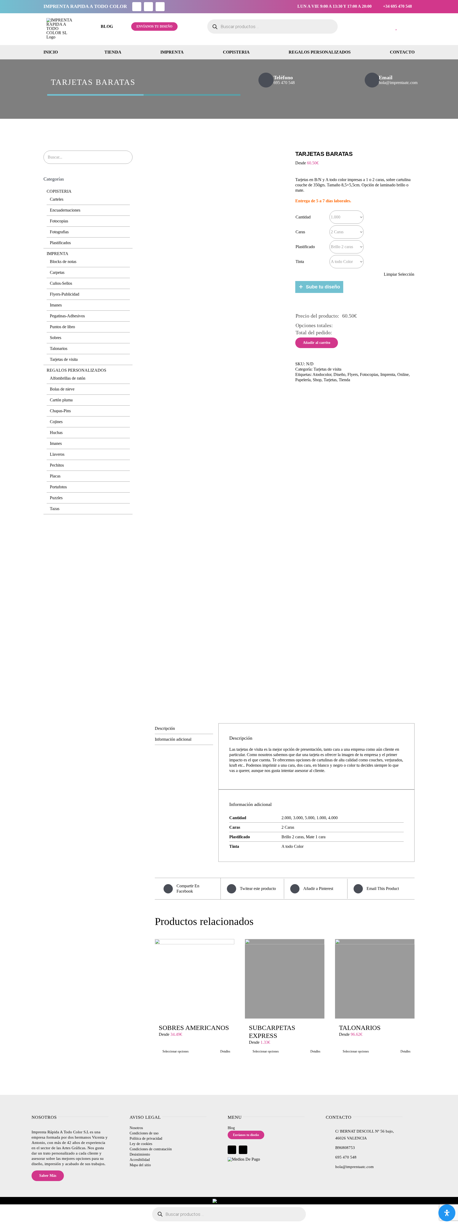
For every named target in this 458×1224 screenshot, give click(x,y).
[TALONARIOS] (375, 979)
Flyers (352, 374)
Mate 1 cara (315, 837)
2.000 (286, 817)
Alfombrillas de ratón (67, 378)
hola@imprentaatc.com (354, 1167)
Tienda (344, 380)
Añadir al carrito (316, 343)
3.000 (298, 817)
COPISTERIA (59, 191)
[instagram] (148, 6)
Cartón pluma (61, 400)
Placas (55, 476)
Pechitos (57, 465)
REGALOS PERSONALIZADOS (76, 370)
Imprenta (387, 374)
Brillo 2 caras (292, 837)
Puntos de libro (62, 326)
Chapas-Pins (60, 411)
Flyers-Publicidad (64, 294)
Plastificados (60, 242)
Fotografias (59, 232)
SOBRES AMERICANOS (194, 1027)
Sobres (55, 337)
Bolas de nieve (62, 389)
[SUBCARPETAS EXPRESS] (284, 979)
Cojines (56, 421)
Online (403, 374)
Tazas (54, 508)
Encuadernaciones (65, 210)
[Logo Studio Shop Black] (59, 20)
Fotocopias (369, 374)
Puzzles (56, 497)
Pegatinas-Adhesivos (67, 316)
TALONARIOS (360, 1027)
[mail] (160, 6)
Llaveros (57, 454)
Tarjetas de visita (64, 359)
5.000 (309, 817)
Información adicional (173, 739)
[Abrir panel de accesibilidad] (446, 1212)
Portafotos (58, 487)
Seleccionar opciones (175, 1051)
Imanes (56, 305)
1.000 (321, 817)
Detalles (225, 1051)
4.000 (333, 817)
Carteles (56, 199)
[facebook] (136, 6)
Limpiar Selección (399, 274)
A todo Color (292, 846)
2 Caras (287, 827)
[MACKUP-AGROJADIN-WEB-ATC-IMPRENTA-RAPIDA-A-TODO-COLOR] (221, 429)
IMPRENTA (57, 253)
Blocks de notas (63, 261)
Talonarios (58, 348)
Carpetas (57, 272)
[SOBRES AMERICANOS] (194, 979)
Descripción (165, 728)
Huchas (56, 432)
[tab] (184, 728)
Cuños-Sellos (61, 283)
